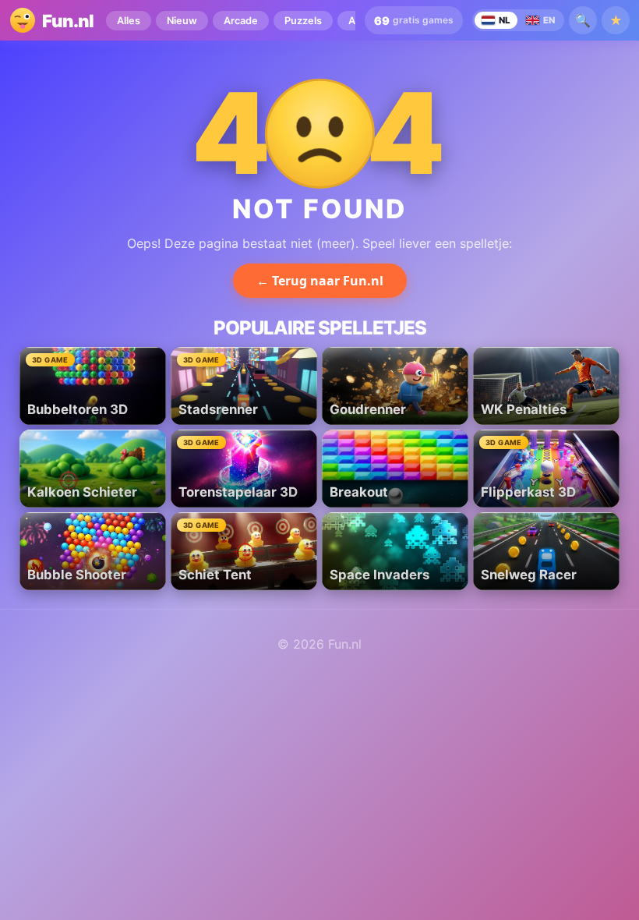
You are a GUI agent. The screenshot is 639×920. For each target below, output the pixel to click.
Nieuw (182, 21)
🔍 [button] (583, 20)
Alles (128, 21)
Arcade (241, 21)
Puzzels (303, 21)
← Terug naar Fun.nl (319, 280)
